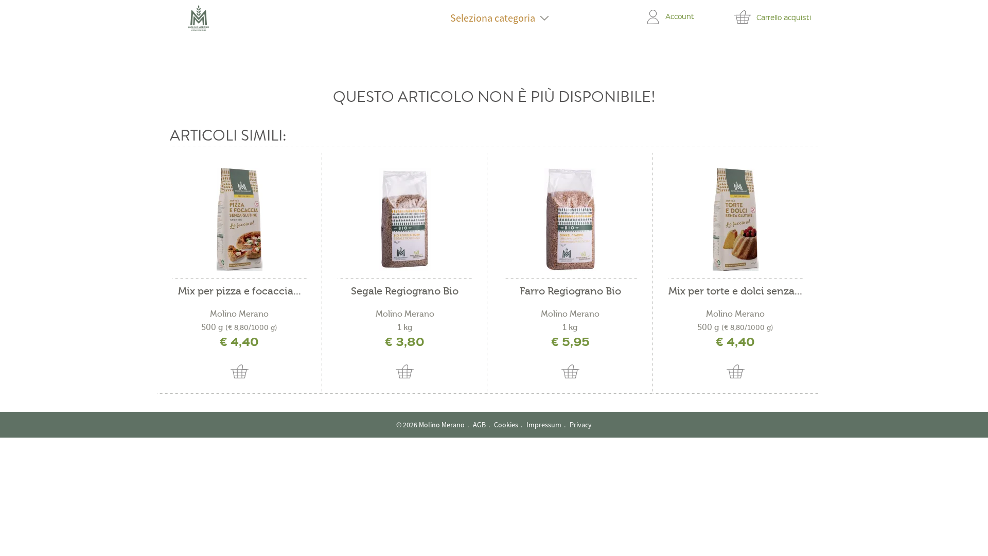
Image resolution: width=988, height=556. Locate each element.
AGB (479, 424)
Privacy (581, 424)
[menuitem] (492, 18)
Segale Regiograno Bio (404, 291)
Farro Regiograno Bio (570, 291)
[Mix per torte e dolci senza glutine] (735, 219)
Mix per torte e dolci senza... (735, 291)
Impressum (543, 424)
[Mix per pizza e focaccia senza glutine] (239, 219)
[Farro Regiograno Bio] (570, 219)
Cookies (506, 424)
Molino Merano (239, 314)
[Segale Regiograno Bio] (405, 219)
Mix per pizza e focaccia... (239, 291)
